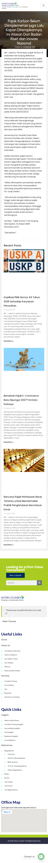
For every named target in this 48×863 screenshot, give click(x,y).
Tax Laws (11, 754)
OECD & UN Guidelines (16, 758)
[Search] (39, 582)
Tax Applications (10, 790)
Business (7, 693)
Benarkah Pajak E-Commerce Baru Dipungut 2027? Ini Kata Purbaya (21, 400)
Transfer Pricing (10, 681)
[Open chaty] (41, 856)
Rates (6, 774)
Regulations (9, 751)
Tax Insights (9, 732)
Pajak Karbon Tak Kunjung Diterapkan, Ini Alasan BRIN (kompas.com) (21, 223)
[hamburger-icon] (43, 5)
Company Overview (12, 651)
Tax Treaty (8, 782)
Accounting (9, 685)
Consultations (9, 740)
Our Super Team (11, 659)
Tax (5, 689)
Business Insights (11, 736)
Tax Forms (8, 786)
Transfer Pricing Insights (13, 724)
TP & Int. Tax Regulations (17, 766)
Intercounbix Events (12, 671)
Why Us (7, 667)
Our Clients (8, 663)
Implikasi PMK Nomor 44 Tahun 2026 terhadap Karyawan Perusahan (22, 301)
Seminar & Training (12, 697)
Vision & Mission (10, 655)
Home (4, 639)
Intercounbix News (11, 720)
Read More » (9, 341)
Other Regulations (15, 770)
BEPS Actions (13, 762)
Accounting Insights (12, 728)
